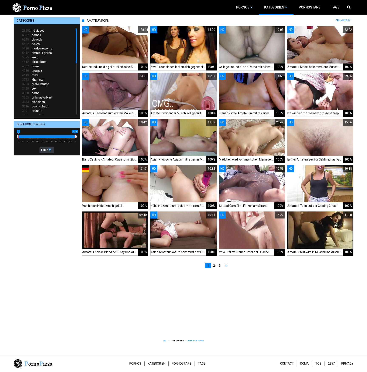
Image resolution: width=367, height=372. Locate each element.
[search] (349, 7)
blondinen (33, 102)
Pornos (135, 363)
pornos (31, 35)
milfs (30, 75)
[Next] (227, 265)
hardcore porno (37, 48)
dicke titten (34, 61)
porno (31, 93)
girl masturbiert (37, 97)
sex (29, 88)
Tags (202, 363)
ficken (31, 44)
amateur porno (37, 53)
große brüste (35, 84)
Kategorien (177, 341)
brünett (32, 111)
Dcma (304, 363)
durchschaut (35, 106)
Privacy (347, 363)
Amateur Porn (196, 341)
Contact (287, 363)
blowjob (32, 39)
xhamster (33, 79)
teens (30, 66)
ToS (318, 363)
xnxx (30, 57)
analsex (32, 70)
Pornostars (181, 363)
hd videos (33, 30)
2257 (331, 363)
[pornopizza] (33, 7)
